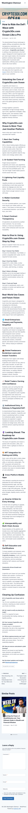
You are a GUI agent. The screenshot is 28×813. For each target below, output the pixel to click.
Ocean (4, 72)
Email (5, 782)
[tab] (12, 734)
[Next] (24, 715)
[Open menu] (25, 3)
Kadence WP (17, 808)
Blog (3, 21)
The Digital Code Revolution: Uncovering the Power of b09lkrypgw (21, 678)
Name (5, 775)
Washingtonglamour (11, 662)
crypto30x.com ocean (8, 666)
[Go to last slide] (4, 715)
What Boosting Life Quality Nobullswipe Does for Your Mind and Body (7, 678)
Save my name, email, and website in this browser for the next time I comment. (14, 793)
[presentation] (14, 705)
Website (5, 789)
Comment (6, 754)
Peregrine (6, 38)
